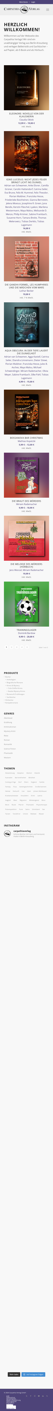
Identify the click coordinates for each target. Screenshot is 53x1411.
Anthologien (11, 679)
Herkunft (16, 791)
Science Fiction (10, 749)
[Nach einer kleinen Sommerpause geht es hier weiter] (26, 1012)
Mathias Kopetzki (26, 441)
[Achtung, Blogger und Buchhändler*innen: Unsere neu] (26, 1277)
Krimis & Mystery (13, 685)
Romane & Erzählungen (15, 694)
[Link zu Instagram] (35, 1396)
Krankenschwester (11, 796)
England (34, 782)
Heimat (7, 791)
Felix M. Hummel (24, 192)
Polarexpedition (11, 809)
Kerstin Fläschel (21, 207)
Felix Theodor (41, 192)
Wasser (41, 814)
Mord (7, 805)
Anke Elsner (34, 185)
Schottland (36, 809)
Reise (6, 735)
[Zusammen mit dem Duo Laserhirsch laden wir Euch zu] (26, 853)
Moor (44, 800)
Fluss (15, 787)
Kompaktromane (11, 703)
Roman (7, 740)
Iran (23, 791)
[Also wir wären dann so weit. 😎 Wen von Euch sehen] (26, 933)
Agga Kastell (34, 356)
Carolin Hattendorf (23, 189)
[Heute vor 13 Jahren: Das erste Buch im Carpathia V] (26, 1224)
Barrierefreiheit (20, 778)
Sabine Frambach (38, 214)
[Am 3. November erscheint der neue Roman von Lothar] (26, 959)
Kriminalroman (10, 727)
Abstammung (10, 773)
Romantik (8, 744)
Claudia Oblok (26, 119)
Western (7, 757)
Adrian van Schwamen (15, 185)
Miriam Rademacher (31, 370)
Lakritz (39, 796)
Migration (23, 800)
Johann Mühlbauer (40, 791)
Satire (27, 809)
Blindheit (32, 778)
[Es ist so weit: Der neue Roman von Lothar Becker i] (26, 906)
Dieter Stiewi (40, 360)
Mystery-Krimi (9, 731)
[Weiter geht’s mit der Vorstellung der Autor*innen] (26, 1198)
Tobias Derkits (29, 221)
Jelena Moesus (13, 203)
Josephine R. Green (31, 203)
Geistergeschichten (26, 787)
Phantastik (8, 753)
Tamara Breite (29, 217)
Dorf (20, 782)
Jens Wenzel (16, 570)
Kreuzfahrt (24, 796)
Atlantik (37, 773)
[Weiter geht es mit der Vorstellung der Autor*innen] (26, 1118)
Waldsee (33, 814)
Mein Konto (23, 2)
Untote (25, 814)
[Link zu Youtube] (39, 1396)
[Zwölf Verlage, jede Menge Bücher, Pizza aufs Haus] (26, 986)
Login (33, 2)
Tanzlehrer (16, 814)
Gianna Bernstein (39, 199)
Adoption (20, 773)
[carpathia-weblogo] (22, 9)
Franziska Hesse (35, 196)
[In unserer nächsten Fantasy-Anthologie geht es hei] (26, 880)
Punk (21, 809)
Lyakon (34, 207)
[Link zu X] (27, 1396)
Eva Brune (10, 192)
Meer (15, 800)
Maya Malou (26, 210)
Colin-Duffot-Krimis (15, 688)
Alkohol (29, 773)
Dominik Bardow (26, 633)
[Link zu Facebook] (31, 1396)
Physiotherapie (41, 805)
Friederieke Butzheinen (17, 199)
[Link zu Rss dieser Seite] (47, 1396)
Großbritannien (40, 787)
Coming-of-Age (10, 782)
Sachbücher (11, 697)
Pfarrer (21, 805)
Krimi (33, 796)
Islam (29, 791)
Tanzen (7, 814)
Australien (8, 778)
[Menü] (47, 9)
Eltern (26, 782)
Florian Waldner (17, 196)
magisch (8, 800)
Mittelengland (34, 800)
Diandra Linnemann (23, 360)
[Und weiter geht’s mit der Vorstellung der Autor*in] (26, 1304)
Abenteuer (8, 718)
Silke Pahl (36, 374)
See (43, 809)
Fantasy (8, 787)
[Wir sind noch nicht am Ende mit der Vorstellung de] (26, 1092)
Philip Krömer (21, 214)
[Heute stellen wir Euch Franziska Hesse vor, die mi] (26, 1065)
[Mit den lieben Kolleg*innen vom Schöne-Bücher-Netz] (26, 1145)
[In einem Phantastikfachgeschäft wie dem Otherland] (26, 1039)
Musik (14, 805)
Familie (41, 782)
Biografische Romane (15, 682)
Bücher (8, 677)
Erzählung (8, 722)
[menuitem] (23, 2)
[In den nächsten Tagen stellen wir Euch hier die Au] (26, 1357)
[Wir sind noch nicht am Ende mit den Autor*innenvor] (26, 1171)
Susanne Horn (14, 217)
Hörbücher (9, 700)
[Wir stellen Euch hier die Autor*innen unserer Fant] (26, 1251)
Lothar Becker (26, 290)
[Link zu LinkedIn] (43, 1396)
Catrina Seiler (41, 189)
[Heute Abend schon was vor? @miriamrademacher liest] (26, 1330)
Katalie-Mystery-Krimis (16, 691)
